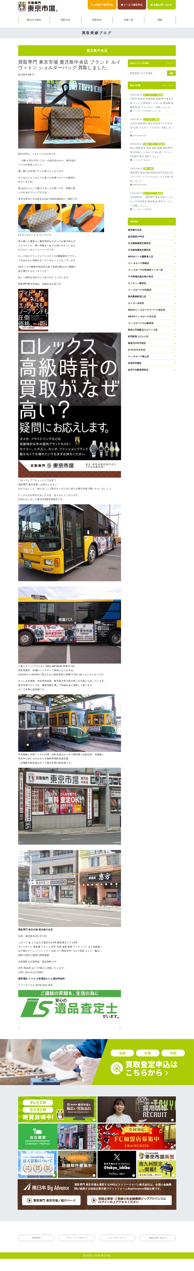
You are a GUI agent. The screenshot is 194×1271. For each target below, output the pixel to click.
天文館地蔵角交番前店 (139, 249)
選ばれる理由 (34, 19)
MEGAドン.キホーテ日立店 (142, 316)
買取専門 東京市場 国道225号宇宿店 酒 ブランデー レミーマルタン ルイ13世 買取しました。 (152, 176)
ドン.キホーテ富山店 (138, 356)
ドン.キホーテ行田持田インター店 (145, 269)
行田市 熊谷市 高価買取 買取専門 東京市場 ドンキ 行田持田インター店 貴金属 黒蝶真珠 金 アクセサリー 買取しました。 (152, 102)
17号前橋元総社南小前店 (140, 276)
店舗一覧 (128, 19)
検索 (171, 73)
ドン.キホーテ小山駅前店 (141, 323)
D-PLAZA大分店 (136, 349)
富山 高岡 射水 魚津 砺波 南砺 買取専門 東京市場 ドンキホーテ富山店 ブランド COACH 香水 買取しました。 (152, 152)
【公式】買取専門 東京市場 (38, 6)
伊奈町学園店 (135, 363)
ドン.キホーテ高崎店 (138, 263)
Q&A (160, 19)
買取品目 (97, 19)
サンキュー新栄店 (137, 283)
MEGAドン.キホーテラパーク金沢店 (146, 309)
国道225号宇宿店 (137, 343)
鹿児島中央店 (135, 229)
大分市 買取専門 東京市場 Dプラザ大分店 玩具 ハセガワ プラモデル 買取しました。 (152, 127)
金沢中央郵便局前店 (138, 369)
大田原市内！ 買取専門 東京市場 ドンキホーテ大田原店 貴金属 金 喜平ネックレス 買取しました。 (152, 201)
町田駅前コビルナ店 (138, 336)
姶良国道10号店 (136, 236)
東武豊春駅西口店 (137, 296)
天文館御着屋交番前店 (139, 243)
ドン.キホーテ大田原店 (139, 289)
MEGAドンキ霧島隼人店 (140, 256)
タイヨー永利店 (136, 303)
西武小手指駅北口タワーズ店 (143, 329)
